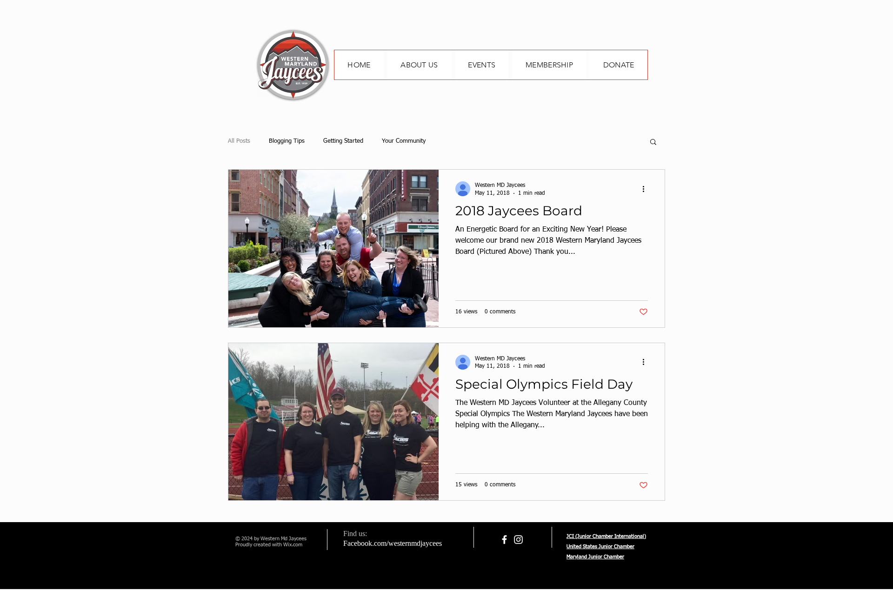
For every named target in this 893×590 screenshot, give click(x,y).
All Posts (239, 141)
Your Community (404, 141)
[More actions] (646, 188)
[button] (653, 142)
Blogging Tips (287, 141)
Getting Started (343, 141)
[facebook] (504, 539)
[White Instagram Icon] (518, 539)
